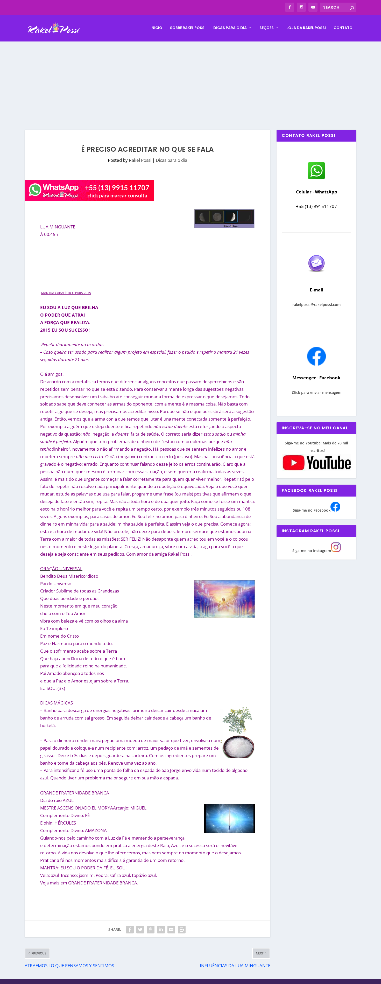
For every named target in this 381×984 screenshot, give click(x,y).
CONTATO (343, 28)
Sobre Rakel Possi (188, 28)
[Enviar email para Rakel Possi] (316, 276)
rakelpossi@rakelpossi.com (316, 304)
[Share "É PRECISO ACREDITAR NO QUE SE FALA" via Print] (182, 929)
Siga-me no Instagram (311, 550)
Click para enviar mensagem (316, 392)
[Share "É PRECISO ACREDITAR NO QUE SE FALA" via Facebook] (130, 929)
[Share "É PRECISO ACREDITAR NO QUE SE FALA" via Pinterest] (150, 929)
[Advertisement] (190, 80)
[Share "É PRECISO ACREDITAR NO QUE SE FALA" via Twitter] (140, 929)
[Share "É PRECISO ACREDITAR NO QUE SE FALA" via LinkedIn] (161, 929)
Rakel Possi (140, 160)
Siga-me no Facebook (311, 510)
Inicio (156, 28)
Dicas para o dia (230, 28)
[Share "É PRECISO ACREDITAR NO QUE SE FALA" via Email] (171, 929)
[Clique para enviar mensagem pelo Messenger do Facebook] (316, 364)
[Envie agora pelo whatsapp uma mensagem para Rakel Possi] (316, 178)
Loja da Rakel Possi (306, 28)
